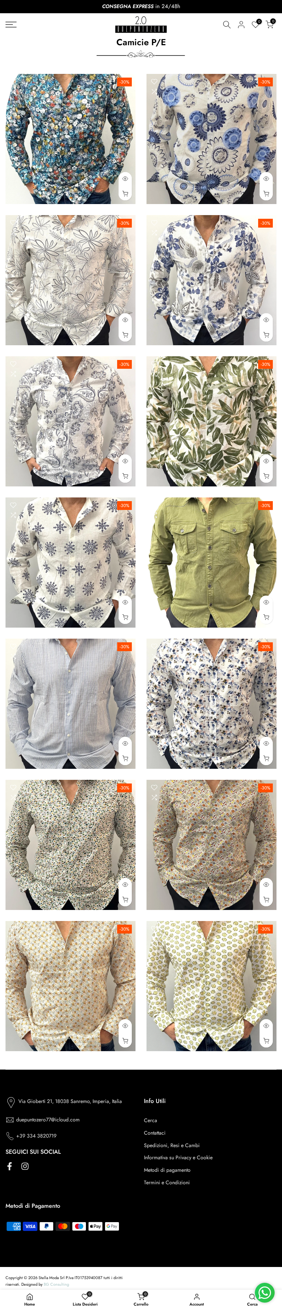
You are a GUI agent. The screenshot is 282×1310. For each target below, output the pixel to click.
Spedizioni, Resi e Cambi (172, 1145)
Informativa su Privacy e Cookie (178, 1157)
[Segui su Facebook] (10, 1166)
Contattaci (155, 1132)
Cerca (150, 1120)
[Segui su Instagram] (25, 1166)
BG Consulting (56, 1284)
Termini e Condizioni (167, 1182)
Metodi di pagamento (167, 1170)
